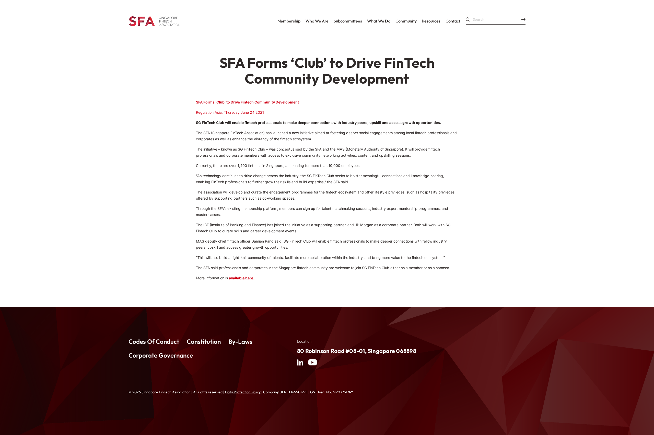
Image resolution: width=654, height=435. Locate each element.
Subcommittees (348, 21)
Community (406, 21)
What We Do (378, 21)
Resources (431, 21)
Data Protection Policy (243, 392)
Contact (453, 21)
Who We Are (317, 21)
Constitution (204, 341)
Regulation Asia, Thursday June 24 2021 (230, 112)
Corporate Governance (161, 355)
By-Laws (240, 341)
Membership (288, 21)
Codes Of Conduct (154, 341)
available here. (241, 278)
